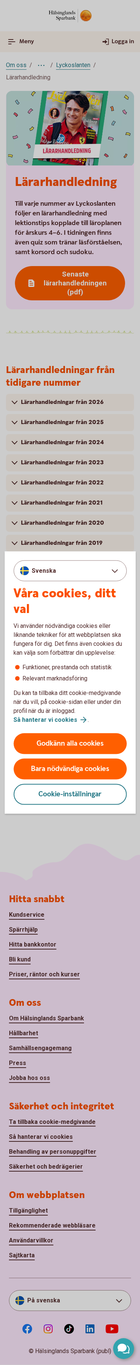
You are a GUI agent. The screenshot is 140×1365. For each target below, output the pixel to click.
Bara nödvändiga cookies (70, 769)
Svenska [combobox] (44, 570)
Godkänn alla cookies (70, 743)
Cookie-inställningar (70, 794)
